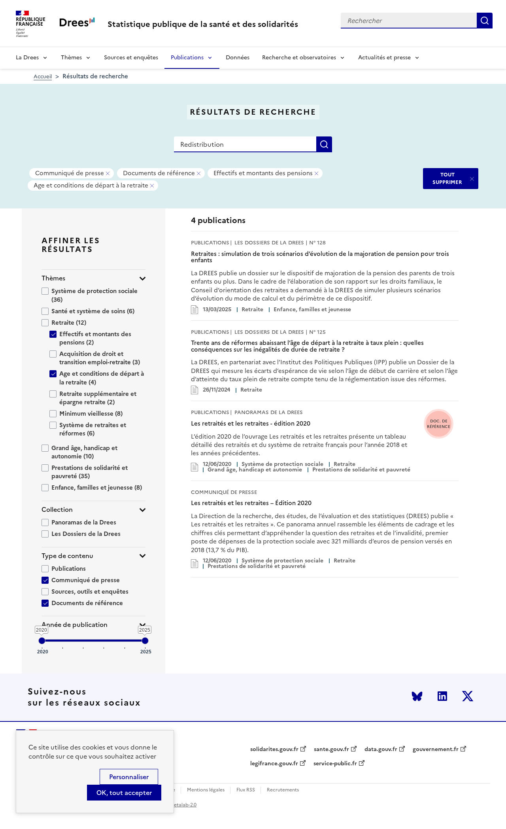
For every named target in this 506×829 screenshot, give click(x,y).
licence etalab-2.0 (176, 804)
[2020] (41, 640)
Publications (187, 57)
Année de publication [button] (75, 624)
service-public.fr (335, 764)
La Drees (27, 57)
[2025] (145, 640)
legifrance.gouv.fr (274, 764)
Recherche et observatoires (299, 57)
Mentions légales (206, 790)
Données (237, 57)
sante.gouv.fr (331, 749)
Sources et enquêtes (131, 57)
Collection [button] (57, 509)
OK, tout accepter (124, 792)
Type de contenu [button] (67, 555)
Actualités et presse (384, 57)
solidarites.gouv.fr (274, 749)
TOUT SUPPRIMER (447, 178)
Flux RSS (245, 790)
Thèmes (71, 57)
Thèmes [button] (53, 278)
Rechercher (485, 20)
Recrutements (283, 790)
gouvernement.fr (436, 749)
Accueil (43, 76)
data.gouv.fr (380, 749)
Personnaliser (129, 777)
